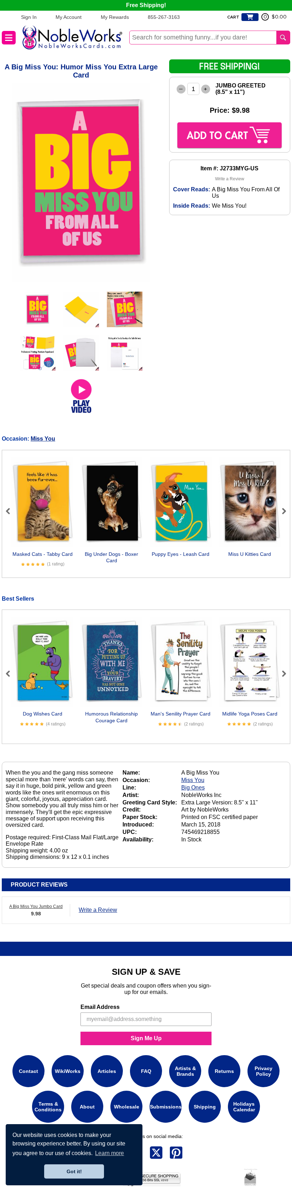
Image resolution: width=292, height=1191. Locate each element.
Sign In (29, 17)
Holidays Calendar (244, 1106)
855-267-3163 (164, 17)
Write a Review (229, 178)
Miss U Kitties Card (249, 554)
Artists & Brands (185, 1071)
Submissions (166, 1107)
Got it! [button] (74, 1171)
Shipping (205, 1107)
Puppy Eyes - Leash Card (180, 554)
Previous (11, 511)
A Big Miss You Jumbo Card (36, 906)
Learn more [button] (109, 1153)
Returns (224, 1071)
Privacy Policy (263, 1071)
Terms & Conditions (48, 1106)
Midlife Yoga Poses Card (249, 714)
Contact (28, 1071)
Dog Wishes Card (42, 714)
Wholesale (126, 1107)
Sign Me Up (146, 1038)
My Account (69, 17)
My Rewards (115, 17)
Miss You (43, 439)
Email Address (100, 1007)
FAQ (146, 1071)
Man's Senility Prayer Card (180, 714)
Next (281, 511)
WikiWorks (67, 1071)
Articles (107, 1071)
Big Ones (193, 788)
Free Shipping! (146, 5)
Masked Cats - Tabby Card (42, 554)
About (87, 1107)
